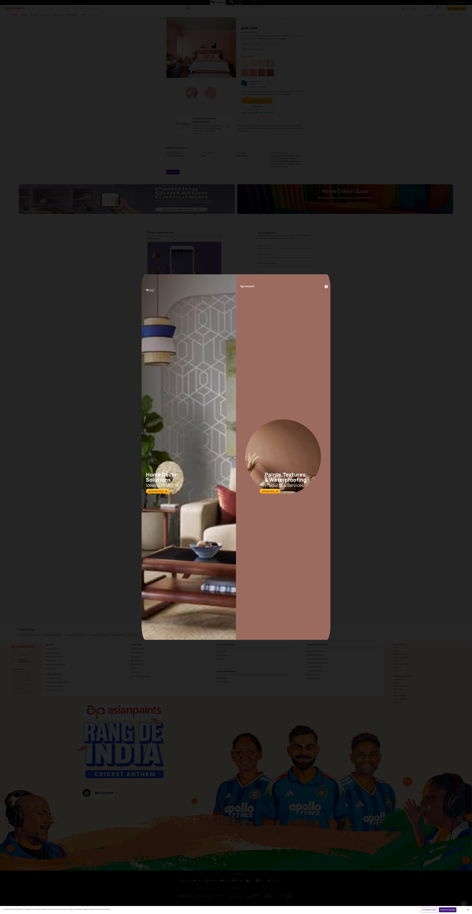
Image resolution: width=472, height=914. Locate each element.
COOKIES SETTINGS (429, 910)
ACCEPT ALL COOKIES (447, 910)
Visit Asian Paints (268, 491)
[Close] (326, 286)
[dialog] (236, 457)
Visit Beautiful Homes (156, 491)
